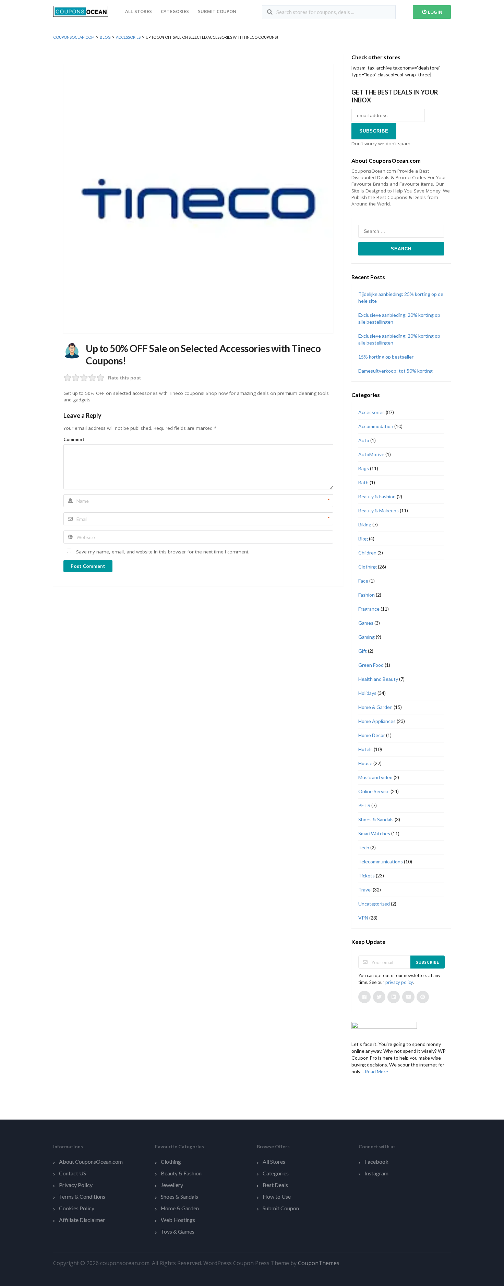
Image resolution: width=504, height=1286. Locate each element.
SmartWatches (374, 833)
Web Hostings (178, 1219)
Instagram (376, 1173)
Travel (365, 889)
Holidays (367, 693)
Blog (363, 538)
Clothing (367, 567)
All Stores (138, 11)
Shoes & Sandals (376, 819)
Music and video (375, 777)
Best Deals (275, 1185)
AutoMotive (371, 454)
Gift (362, 651)
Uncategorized (374, 904)
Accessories (371, 412)
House (365, 763)
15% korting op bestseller (385, 357)
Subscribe (427, 962)
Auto (363, 440)
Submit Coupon (217, 11)
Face (363, 581)
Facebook (376, 1161)
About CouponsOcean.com (91, 1161)
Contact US (72, 1173)
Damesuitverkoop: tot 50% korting (395, 371)
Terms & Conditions (82, 1196)
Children (367, 552)
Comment (73, 439)
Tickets (366, 875)
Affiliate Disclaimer (82, 1219)
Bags (363, 468)
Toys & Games (177, 1231)
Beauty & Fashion (377, 496)
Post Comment (88, 566)
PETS (364, 805)
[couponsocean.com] (80, 11)
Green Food (371, 665)
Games (365, 623)
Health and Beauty (378, 679)
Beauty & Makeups (378, 510)
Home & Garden (375, 707)
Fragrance (369, 609)
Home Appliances (377, 721)
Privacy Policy (76, 1185)
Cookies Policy (76, 1208)
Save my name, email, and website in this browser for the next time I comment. (162, 552)
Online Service (373, 791)
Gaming (366, 637)
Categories (175, 11)
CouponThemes (318, 1263)
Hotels (365, 749)
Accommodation (375, 426)
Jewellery (172, 1185)
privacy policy (399, 982)
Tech (363, 847)
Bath (363, 482)
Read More (376, 1071)
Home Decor (371, 735)
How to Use (277, 1196)
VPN (363, 918)
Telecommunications (380, 861)
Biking (364, 524)
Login (434, 12)
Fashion (366, 595)
